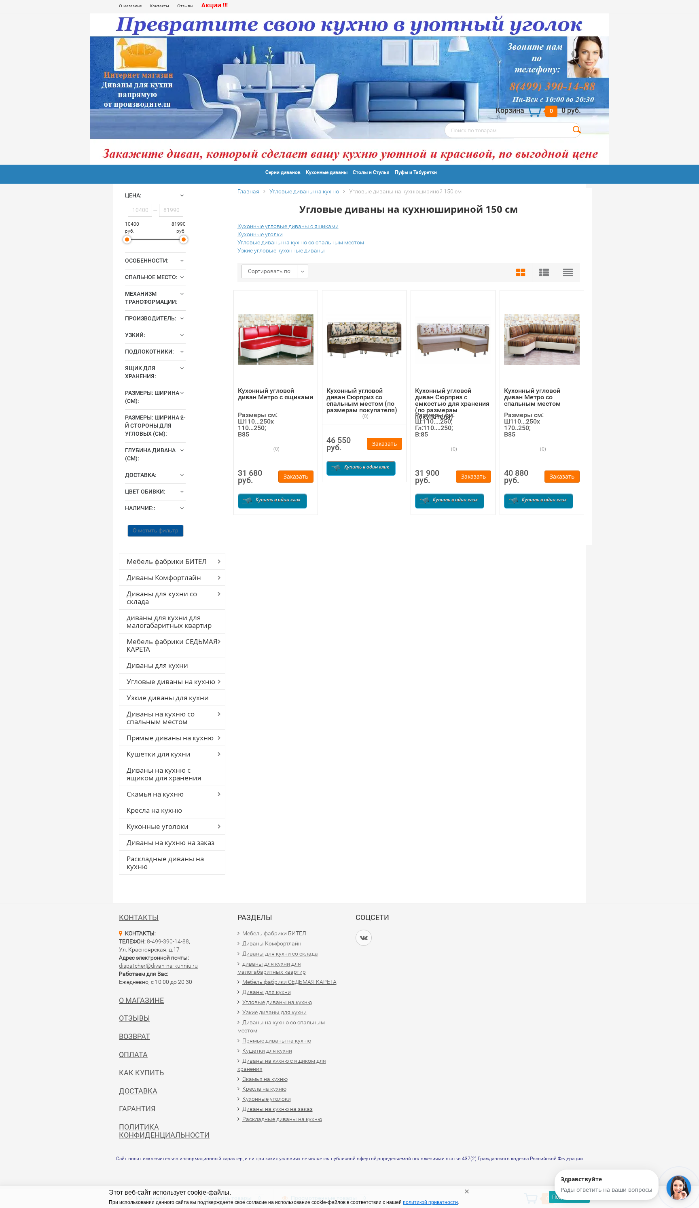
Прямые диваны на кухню (170, 737)
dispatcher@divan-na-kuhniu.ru (158, 965)
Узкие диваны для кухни (168, 697)
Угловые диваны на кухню (171, 681)
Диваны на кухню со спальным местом (161, 717)
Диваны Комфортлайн (164, 577)
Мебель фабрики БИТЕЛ (167, 561)
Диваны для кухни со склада (162, 597)
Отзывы (185, 5)
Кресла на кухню (154, 810)
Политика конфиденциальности (164, 1131)
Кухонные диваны (326, 172)
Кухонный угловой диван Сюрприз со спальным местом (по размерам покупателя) (361, 400)
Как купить (141, 1072)
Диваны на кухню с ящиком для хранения (164, 773)
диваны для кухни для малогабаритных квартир (169, 621)
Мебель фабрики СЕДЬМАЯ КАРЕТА (172, 645)
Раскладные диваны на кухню (165, 862)
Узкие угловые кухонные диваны (281, 250)
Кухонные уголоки (158, 826)
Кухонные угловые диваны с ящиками (288, 226)
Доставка (138, 1091)
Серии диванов (283, 172)
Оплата (133, 1054)
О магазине (130, 5)
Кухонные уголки (260, 234)
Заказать (296, 476)
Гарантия (137, 1108)
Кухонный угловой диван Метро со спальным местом (532, 397)
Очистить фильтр (155, 530)
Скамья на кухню (155, 794)
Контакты (159, 5)
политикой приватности (430, 1202)
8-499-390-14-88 (168, 941)
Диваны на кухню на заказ (170, 842)
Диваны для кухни (157, 665)
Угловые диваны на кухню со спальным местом (300, 242)
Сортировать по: (270, 271)
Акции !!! (214, 5)
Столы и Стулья (371, 172)
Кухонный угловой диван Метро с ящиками (275, 394)
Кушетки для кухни (159, 754)
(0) (276, 448)
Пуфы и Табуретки (416, 172)
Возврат (134, 1036)
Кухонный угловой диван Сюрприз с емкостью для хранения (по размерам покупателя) (452, 403)
